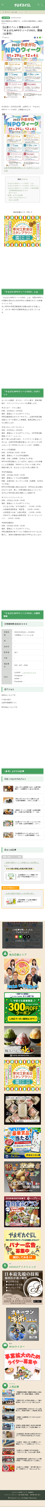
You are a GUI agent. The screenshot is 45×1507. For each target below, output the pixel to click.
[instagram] (16, 936)
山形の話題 (6, 17)
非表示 (24, 179)
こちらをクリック (29, 672)
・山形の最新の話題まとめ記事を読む (19, 893)
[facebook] (35, 38)
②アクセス (13, 193)
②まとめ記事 (14, 200)
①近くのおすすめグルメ (18, 197)
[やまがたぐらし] (22, 5)
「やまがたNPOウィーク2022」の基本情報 (22, 188)
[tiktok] (28, 936)
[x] (37, 38)
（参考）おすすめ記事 (14, 195)
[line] (40, 38)
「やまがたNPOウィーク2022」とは (20, 183)
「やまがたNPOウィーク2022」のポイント (22, 186)
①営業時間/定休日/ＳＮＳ (18, 190)
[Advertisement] (22, 348)
